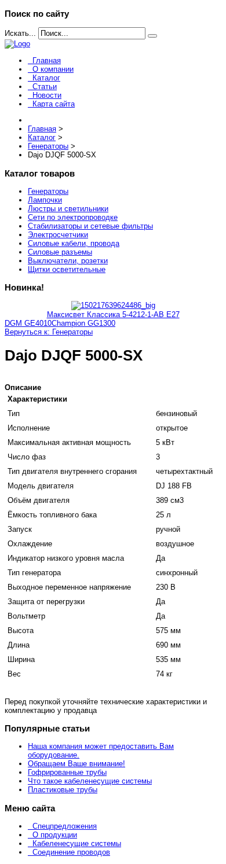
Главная (46, 60)
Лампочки (45, 200)
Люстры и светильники (68, 208)
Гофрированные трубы (67, 772)
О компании (53, 69)
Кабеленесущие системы (76, 843)
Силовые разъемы (60, 252)
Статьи (44, 86)
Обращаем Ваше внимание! (76, 763)
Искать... (20, 33)
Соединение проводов (71, 852)
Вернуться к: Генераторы (49, 332)
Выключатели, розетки (68, 260)
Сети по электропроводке (73, 217)
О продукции (54, 834)
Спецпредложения (64, 826)
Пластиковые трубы (62, 789)
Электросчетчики (58, 234)
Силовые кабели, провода (73, 243)
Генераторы (48, 191)
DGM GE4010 (28, 323)
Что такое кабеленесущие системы (90, 781)
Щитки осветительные (66, 269)
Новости (46, 95)
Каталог (46, 77)
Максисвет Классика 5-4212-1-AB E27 (113, 314)
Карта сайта (53, 104)
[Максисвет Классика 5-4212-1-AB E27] (113, 305)
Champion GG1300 (83, 323)
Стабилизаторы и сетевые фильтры (90, 226)
